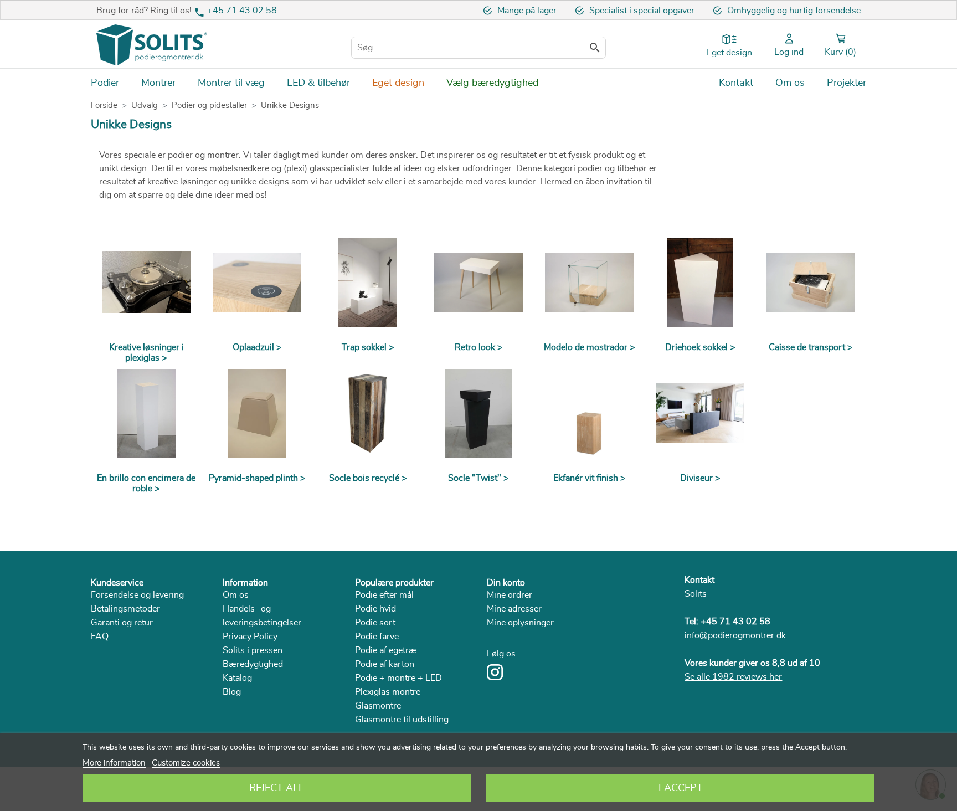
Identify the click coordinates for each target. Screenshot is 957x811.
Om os (236, 595)
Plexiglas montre (387, 691)
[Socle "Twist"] (478, 413)
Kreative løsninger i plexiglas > (146, 352)
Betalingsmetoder (125, 608)
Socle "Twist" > (478, 478)
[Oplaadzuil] (257, 282)
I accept (680, 788)
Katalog (237, 678)
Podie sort (375, 622)
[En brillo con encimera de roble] (146, 413)
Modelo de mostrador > (589, 347)
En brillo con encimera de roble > (146, 483)
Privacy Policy (250, 636)
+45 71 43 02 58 (242, 10)
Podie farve (377, 636)
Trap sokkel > (368, 347)
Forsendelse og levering (137, 595)
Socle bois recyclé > (368, 478)
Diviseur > (700, 478)
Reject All (276, 788)
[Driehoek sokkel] (700, 282)
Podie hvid (375, 608)
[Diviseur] (700, 413)
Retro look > (479, 347)
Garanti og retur (122, 622)
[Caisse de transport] (810, 282)
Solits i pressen (252, 650)
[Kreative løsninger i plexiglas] (146, 282)
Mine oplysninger (520, 622)
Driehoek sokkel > (700, 347)
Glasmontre (378, 705)
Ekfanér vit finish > (589, 478)
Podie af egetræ (385, 650)
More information (114, 763)
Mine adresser (514, 608)
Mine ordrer (509, 595)
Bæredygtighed (253, 664)
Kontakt (699, 580)
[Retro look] (478, 282)
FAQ (100, 636)
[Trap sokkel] (367, 282)
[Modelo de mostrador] (589, 282)
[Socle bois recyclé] (367, 413)
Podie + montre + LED (398, 678)
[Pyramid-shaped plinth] (257, 413)
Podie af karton (384, 664)
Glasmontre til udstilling (402, 719)
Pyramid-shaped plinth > (257, 478)
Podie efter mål (384, 595)
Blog (232, 691)
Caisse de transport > (811, 347)
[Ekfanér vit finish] (589, 413)
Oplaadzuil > (257, 347)
